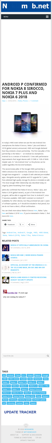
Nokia (20, 101)
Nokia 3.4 (22, 382)
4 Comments (15, 282)
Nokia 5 (40, 382)
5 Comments (15, 260)
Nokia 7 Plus (25, 235)
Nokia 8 (24, 389)
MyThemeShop (30, 432)
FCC (23, 375)
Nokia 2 (6, 382)
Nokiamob (28, 429)
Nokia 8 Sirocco (38, 235)
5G (4, 375)
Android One (11, 233)
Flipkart (38, 375)
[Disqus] (26, 319)
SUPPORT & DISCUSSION (32, 435)
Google (29, 233)
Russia (5, 400)
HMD (35, 233)
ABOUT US (14, 435)
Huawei (23, 379)
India (30, 379)
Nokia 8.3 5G (17, 393)
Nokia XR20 (30, 396)
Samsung (13, 400)
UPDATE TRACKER (27, 440)
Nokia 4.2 (31, 382)
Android (10, 375)
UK (4, 403)
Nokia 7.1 (6, 389)
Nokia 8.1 (6, 393)
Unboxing (11, 403)
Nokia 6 (15, 386)
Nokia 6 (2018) (14, 235)
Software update (39, 400)
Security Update (25, 400)
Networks (37, 379)
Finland (30, 375)
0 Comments (6, 273)
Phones (25, 101)
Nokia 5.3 (6, 386)
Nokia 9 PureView (38, 393)
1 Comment (34, 101)
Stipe (4, 101)
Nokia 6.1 (23, 386)
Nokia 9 (27, 393)
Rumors (45, 396)
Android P (21, 233)
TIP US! (38, 438)
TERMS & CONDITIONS (23, 438)
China (18, 375)
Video (26, 403)
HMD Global (43, 233)
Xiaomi (33, 403)
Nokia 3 (14, 382)
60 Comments (15, 248)
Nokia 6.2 (33, 386)
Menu (6, 17)
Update (19, 403)
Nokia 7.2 (15, 389)
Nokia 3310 (7, 396)
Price (38, 396)
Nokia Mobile (18, 396)
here (35, 211)
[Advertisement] (26, 45)
